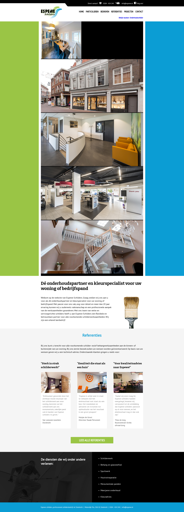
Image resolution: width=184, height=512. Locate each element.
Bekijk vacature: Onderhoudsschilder (131, 17)
